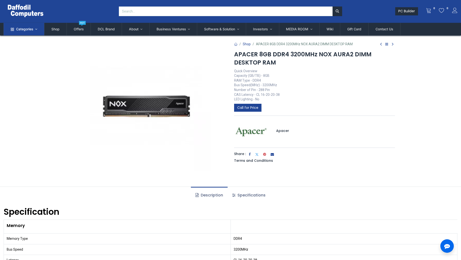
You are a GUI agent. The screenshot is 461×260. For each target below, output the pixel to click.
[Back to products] (387, 44)
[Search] (337, 11)
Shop (247, 44)
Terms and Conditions (253, 160)
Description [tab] (211, 195)
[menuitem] (55, 29)
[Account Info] (454, 11)
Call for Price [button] (247, 107)
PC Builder (406, 11)
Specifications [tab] (251, 195)
